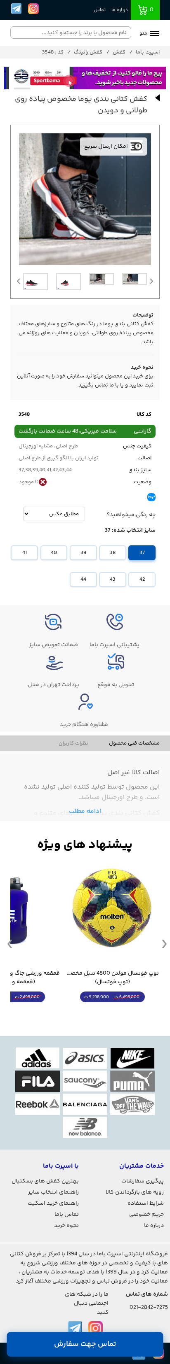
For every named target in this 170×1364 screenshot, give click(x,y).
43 (113, 579)
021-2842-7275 (149, 1307)
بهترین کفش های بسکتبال (45, 1181)
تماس (100, 10)
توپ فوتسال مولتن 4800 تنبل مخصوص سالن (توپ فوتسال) (112, 978)
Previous (18, 283)
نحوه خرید (66, 1225)
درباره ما (119, 10)
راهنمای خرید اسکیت (53, 1203)
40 (54, 553)
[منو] (155, 34)
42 (142, 579)
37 (142, 553)
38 (113, 553)
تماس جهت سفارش (85, 1344)
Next (151, 283)
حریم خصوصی (146, 1214)
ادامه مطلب (85, 811)
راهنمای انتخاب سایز (53, 1192)
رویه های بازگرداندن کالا (135, 1192)
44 (83, 579)
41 (24, 553)
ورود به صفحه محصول (112, 1012)
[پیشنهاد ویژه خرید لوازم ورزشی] (85, 845)
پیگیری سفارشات (142, 1181)
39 (83, 553)
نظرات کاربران (73, 743)
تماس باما (66, 1214)
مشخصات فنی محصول (134, 743)
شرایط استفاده (146, 1203)
